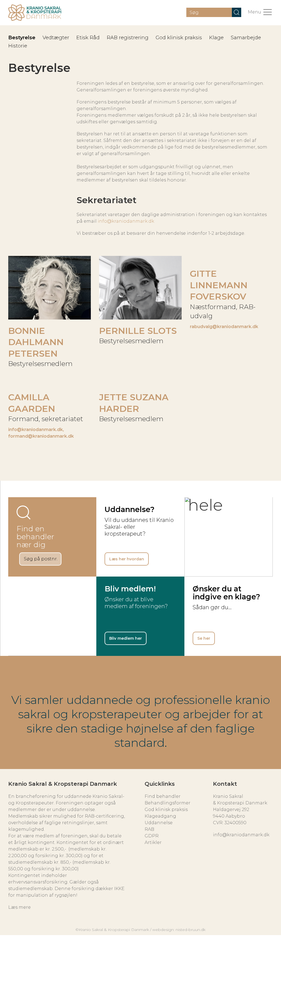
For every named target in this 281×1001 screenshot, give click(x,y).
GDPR (152, 835)
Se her (203, 638)
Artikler (153, 842)
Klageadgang (160, 816)
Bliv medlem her (125, 638)
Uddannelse (159, 822)
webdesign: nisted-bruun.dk (179, 929)
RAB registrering (127, 38)
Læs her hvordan (126, 559)
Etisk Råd (88, 38)
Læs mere (19, 907)
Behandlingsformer (167, 803)
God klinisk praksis (179, 38)
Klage (216, 38)
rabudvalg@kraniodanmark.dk (224, 326)
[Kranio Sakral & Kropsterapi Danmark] (34, 12)
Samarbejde (246, 38)
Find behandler (163, 796)
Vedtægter (56, 38)
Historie (17, 46)
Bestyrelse (21, 38)
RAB (149, 829)
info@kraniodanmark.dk (126, 221)
